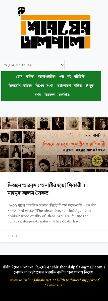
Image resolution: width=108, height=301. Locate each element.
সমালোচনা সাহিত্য (69, 86)
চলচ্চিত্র (64, 95)
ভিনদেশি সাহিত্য (20, 86)
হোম (19, 77)
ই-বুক (90, 86)
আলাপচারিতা (47, 77)
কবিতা (30, 77)
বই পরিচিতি (76, 77)
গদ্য (61, 77)
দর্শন (38, 95)
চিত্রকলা (49, 95)
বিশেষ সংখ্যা (44, 86)
